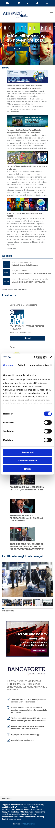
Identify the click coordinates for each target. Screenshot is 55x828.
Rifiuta (27, 469)
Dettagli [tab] (21, 365)
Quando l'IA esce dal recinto (22, 740)
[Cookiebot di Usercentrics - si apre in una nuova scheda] (35, 357)
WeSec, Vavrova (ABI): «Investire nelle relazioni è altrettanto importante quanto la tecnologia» (29, 710)
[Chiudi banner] (51, 357)
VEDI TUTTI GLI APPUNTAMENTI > (14, 290)
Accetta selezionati (27, 460)
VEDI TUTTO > (12, 249)
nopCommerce (29, 824)
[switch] (48, 422)
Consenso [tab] (8, 365)
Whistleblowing (26, 812)
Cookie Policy (13, 812)
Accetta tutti (28, 452)
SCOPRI (18, 49)
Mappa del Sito (30, 809)
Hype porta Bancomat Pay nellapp (25, 735)
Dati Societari (17, 809)
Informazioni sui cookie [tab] (41, 365)
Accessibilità (40, 812)
